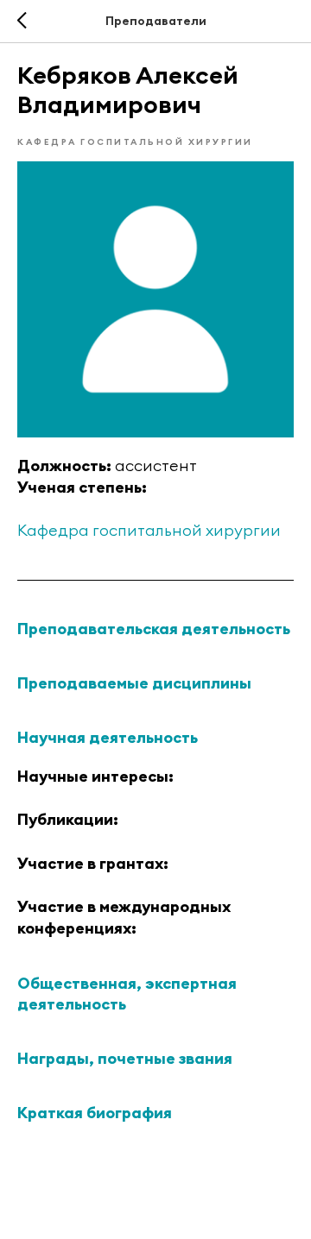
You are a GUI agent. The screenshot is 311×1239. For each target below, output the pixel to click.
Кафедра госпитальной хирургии (149, 530)
